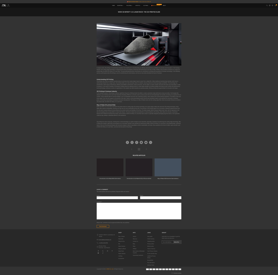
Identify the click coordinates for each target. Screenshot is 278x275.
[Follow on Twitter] (102, 251)
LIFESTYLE (137, 5)
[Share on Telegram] (141, 142)
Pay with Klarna (151, 262)
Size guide (149, 236)
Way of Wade (121, 236)
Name (98, 195)
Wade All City (121, 241)
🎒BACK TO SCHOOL (156, 5)
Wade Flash (121, 251)
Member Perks (150, 265)
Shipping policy (151, 241)
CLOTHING (145, 5)
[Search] (267, 5)
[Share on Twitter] (132, 142)
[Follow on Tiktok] (102, 253)
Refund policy (150, 246)
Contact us (135, 241)
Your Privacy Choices (152, 251)
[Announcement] (139, 2)
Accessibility (150, 260)
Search (134, 236)
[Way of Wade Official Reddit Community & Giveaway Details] (146, 149)
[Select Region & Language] (269, 5)
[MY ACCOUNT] (272, 5)
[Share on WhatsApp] (150, 142)
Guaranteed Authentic (138, 255)
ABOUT (164, 5)
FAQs (134, 246)
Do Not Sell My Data (152, 253)
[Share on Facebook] (127, 142)
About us (135, 238)
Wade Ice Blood (122, 248)
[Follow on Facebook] (98, 251)
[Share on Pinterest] (136, 142)
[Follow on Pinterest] (112, 251)
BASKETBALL (120, 5)
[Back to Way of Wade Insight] (139, 149)
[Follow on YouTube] (98, 253)
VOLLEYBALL (129, 5)
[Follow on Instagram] (107, 251)
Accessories (121, 258)
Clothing (120, 256)
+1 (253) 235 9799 (103, 242)
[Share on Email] (146, 142)
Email (141, 195)
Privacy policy (150, 243)
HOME (113, 5)
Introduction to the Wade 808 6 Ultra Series (110, 178)
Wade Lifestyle (121, 253)
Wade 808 (120, 238)
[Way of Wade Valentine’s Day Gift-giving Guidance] (131, 149)
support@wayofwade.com (105, 239)
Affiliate (134, 248)
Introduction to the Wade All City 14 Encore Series (139, 178)
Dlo (119, 243)
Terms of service (151, 248)
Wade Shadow (121, 246)
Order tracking (150, 238)
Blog (134, 243)
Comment (99, 201)
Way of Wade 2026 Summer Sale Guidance (168, 178)
